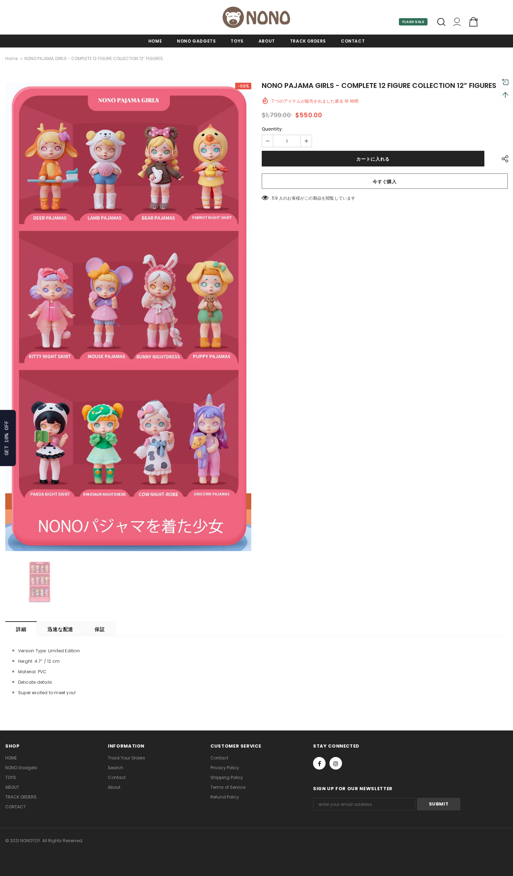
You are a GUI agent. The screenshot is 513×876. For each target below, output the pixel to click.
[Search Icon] (441, 22)
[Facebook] (319, 763)
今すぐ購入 (384, 181)
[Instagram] (335, 763)
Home (11, 58)
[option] (128, 317)
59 (274, 198)
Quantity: (272, 129)
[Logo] (256, 17)
